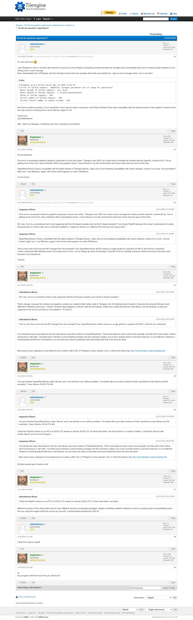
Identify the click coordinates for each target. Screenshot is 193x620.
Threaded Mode (170, 38)
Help (175, 14)
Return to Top (80, 613)
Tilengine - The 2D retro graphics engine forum (34, 25)
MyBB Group (43, 617)
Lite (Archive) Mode (95, 613)
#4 (175, 285)
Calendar (164, 14)
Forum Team (21, 613)
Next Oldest (23, 587)
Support (69, 25)
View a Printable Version (27, 597)
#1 (175, 56)
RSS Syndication (128, 613)
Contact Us (31, 613)
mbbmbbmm (36, 44)
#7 (175, 489)
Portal (124, 14)
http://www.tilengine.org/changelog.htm (148, 351)
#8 (175, 536)
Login (38, 19)
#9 (175, 567)
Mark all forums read (112, 613)
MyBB (26, 617)
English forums (58, 25)
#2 (175, 149)
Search (135, 14)
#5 (175, 376)
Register (46, 19)
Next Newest (35, 587)
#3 (175, 202)
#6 (175, 410)
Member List (149, 14)
